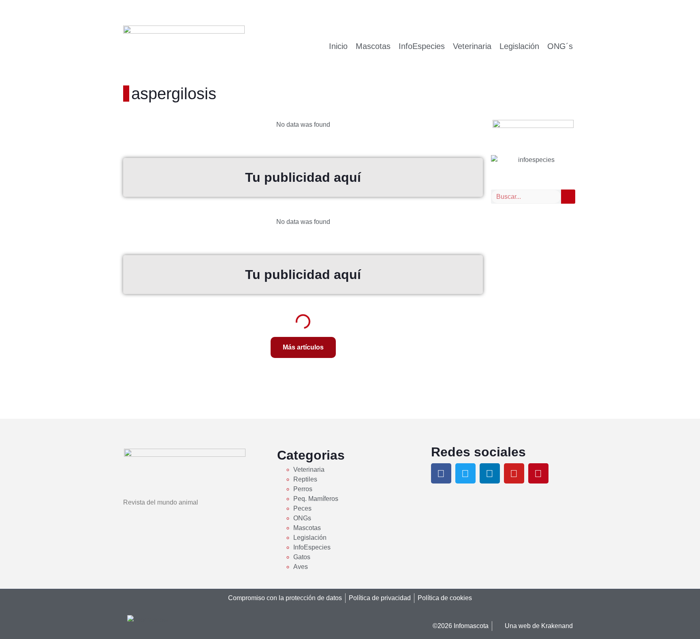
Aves (300, 566)
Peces (302, 508)
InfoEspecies (422, 46)
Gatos (301, 557)
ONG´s (560, 46)
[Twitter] (465, 473)
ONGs (302, 518)
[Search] (568, 197)
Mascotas (373, 46)
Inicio (338, 46)
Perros (302, 489)
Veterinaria (472, 46)
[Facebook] (441, 473)
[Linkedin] (490, 473)
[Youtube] (514, 473)
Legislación (519, 46)
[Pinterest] (538, 473)
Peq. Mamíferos (315, 498)
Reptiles (305, 479)
